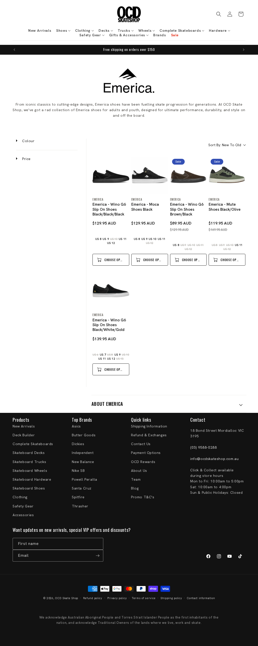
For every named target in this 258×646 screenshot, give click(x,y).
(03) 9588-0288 (203, 447)
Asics (76, 426)
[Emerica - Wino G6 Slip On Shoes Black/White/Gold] (110, 290)
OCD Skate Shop (66, 598)
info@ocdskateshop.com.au (214, 458)
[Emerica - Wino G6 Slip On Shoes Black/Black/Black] (110, 175)
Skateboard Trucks (29, 461)
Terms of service (143, 598)
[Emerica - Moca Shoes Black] (149, 175)
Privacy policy (117, 598)
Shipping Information (149, 426)
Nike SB (78, 470)
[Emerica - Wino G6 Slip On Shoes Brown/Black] (188, 175)
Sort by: (224, 145)
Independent (83, 452)
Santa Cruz (81, 488)
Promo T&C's (142, 497)
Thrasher (80, 506)
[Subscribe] (97, 556)
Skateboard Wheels (30, 470)
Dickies (78, 444)
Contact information (201, 598)
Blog (135, 488)
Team (136, 479)
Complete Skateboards (33, 444)
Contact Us (141, 444)
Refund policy (92, 598)
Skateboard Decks (29, 452)
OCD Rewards (143, 461)
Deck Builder (24, 435)
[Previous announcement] (14, 49)
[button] (63, 30)
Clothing (20, 497)
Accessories (23, 515)
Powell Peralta (84, 479)
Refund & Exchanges (149, 435)
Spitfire (78, 497)
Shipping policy (171, 598)
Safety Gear (23, 506)
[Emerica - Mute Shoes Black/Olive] (227, 175)
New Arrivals (24, 426)
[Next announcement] (243, 49)
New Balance (83, 461)
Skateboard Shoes (29, 488)
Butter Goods (83, 435)
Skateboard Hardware (32, 479)
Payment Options (146, 452)
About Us (139, 470)
